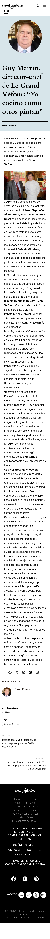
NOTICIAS (14, 828)
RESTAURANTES (32, 828)
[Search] (38, 5)
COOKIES (39, 917)
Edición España (6, 12)
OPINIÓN (36, 835)
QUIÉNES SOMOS (23, 845)
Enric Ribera (22, 689)
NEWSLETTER (23, 854)
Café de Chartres (11, 724)
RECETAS (25, 838)
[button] (44, 5)
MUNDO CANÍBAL (25, 832)
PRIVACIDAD (27, 917)
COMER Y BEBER (18, 835)
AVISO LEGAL (12, 917)
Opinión (6, 712)
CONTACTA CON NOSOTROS (23, 849)
